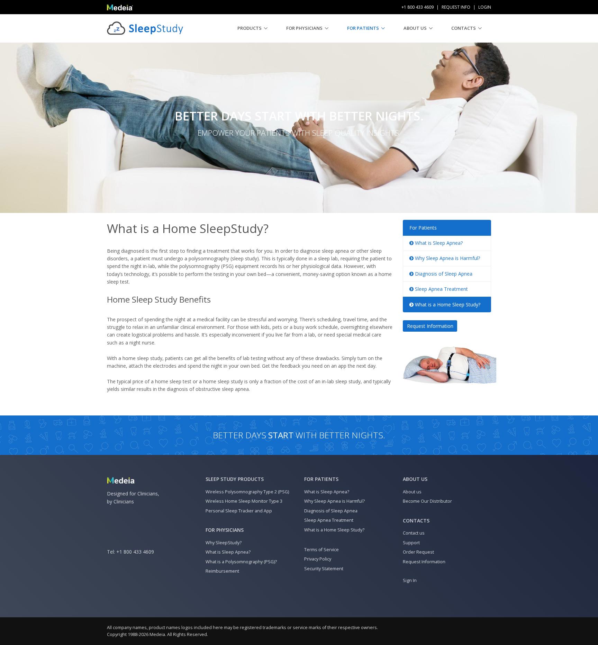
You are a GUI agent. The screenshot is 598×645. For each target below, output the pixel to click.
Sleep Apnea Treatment (441, 289)
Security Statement (323, 569)
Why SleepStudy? (224, 543)
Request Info (456, 7)
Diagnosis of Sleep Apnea (443, 273)
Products (249, 28)
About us (415, 28)
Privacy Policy (317, 559)
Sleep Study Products (235, 479)
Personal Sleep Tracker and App (239, 511)
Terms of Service (321, 550)
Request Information (430, 326)
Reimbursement (222, 571)
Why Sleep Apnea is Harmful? (447, 258)
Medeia (157, 634)
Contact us (414, 533)
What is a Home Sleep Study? (447, 304)
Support (411, 543)
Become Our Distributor (427, 501)
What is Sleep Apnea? (438, 243)
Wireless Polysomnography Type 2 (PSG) (247, 492)
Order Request (418, 552)
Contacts (463, 28)
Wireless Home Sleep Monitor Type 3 (244, 501)
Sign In (410, 580)
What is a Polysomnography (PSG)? (241, 562)
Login (484, 7)
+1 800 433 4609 (135, 551)
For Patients (363, 28)
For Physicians (304, 28)
